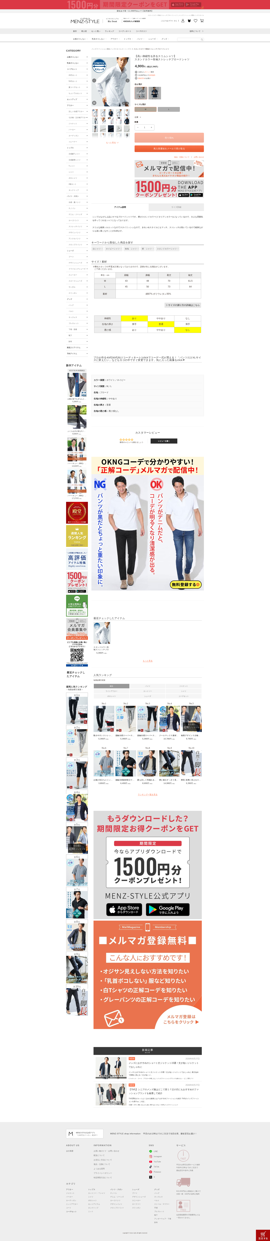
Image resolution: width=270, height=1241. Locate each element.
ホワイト (141, 98)
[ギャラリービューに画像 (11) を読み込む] (95, 128)
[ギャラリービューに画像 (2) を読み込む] (102, 112)
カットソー (147, 691)
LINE (156, 1151)
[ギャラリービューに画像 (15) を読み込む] (126, 128)
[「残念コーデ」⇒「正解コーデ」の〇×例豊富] (131, 21)
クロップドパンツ (75, 245)
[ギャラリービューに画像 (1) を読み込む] (95, 112)
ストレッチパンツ (75, 226)
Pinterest (157, 1172)
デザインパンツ (74, 233)
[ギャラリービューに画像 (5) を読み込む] (126, 112)
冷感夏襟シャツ (74, 160)
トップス (127, 39)
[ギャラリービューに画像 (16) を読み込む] (95, 136)
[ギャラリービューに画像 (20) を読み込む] (126, 136)
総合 (111, 686)
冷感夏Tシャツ (74, 154)
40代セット (73, 75)
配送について (99, 1155)
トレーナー (73, 142)
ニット (90, 1211)
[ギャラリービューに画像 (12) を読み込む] (102, 128)
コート (68, 1208)
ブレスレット (74, 323)
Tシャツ (72, 166)
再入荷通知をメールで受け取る (169, 148)
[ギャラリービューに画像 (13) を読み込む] (110, 128)
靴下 (70, 335)
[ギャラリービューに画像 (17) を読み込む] (102, 136)
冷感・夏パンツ (74, 202)
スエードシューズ (75, 281)
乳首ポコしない (98, 39)
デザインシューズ (75, 263)
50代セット (73, 81)
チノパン (72, 208)
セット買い (95, 31)
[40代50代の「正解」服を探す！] (202, 39)
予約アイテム (72, 354)
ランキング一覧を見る (148, 794)
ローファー (136, 1204)
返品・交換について (102, 1164)
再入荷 (84, 31)
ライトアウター (111, 691)
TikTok (156, 1167)
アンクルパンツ (74, 239)
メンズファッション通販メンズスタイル (106, 49)
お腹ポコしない (79, 39)
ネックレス (73, 317)
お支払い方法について (103, 1160)
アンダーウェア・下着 (162, 1219)
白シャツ (97, 249)
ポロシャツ (73, 178)
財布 (70, 341)
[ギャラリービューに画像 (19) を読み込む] (118, 136)
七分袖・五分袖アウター (78, 118)
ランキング (109, 31)
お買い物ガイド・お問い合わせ (106, 1151)
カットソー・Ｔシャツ (96, 1193)
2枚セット (72, 184)
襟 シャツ (147, 249)
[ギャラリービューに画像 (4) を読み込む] (118, 112)
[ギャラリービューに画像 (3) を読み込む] (110, 112)
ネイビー (155, 98)
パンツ (139, 39)
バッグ (71, 305)
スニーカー (73, 275)
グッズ (164, 39)
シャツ (71, 172)
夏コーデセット (74, 87)
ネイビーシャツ (113, 249)
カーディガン (74, 136)
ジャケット (73, 124)
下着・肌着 (73, 329)
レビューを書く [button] (164, 441)
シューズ (152, 39)
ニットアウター (72, 1204)
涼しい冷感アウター (76, 111)
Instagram (158, 1156)
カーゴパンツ (74, 220)
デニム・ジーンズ (75, 214)
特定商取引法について (103, 1178)
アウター (114, 39)
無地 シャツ (131, 249)
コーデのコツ (141, 31)
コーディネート (125, 31)
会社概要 (69, 1151)
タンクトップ (74, 190)
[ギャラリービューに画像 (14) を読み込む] (118, 128)
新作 (75, 31)
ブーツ (71, 257)
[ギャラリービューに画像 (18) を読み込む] (110, 136)
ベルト (71, 311)
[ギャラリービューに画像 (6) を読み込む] (95, 120)
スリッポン (73, 293)
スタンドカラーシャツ (167, 249)
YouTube (157, 1162)
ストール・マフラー (161, 1204)
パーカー (72, 130)
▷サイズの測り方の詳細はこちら (183, 305)
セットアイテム (94, 1204)
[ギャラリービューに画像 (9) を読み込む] (118, 120)
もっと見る (148, 661)
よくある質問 (99, 1169)
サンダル (72, 287)
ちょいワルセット (75, 93)
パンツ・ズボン (73, 196)
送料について (195, 31)
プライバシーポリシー (103, 1173)
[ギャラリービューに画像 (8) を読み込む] (110, 120)
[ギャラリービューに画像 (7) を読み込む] (102, 120)
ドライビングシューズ (77, 269)
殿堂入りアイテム (73, 348)
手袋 (156, 1208)
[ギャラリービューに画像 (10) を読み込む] (126, 120)
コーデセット (72, 69)
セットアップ (72, 99)
